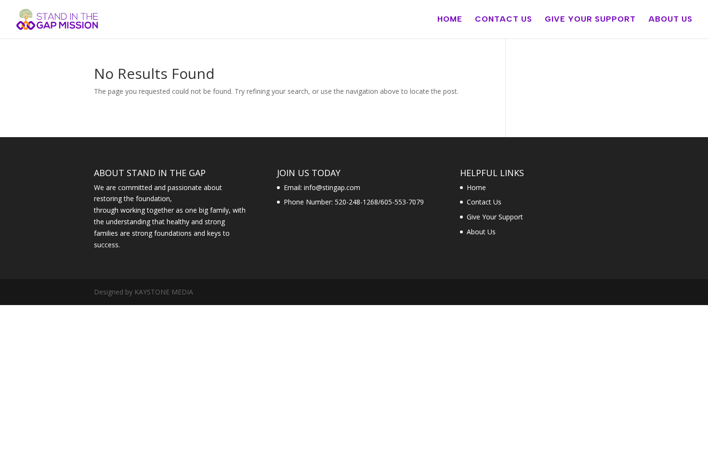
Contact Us (503, 20)
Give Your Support (590, 20)
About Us (670, 20)
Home (449, 20)
